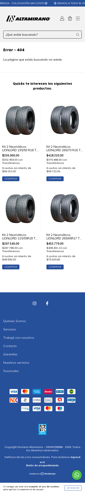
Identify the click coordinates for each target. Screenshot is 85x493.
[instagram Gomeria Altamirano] (35, 303)
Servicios (9, 329)
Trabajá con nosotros (18, 338)
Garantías (10, 354)
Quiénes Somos (14, 321)
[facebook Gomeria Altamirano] (47, 303)
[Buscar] (77, 34)
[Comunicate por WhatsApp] (77, 475)
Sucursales (11, 371)
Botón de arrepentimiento (42, 465)
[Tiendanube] (42, 474)
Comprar (10, 178)
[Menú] (78, 19)
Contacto (10, 346)
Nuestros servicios (16, 363)
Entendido (73, 488)
